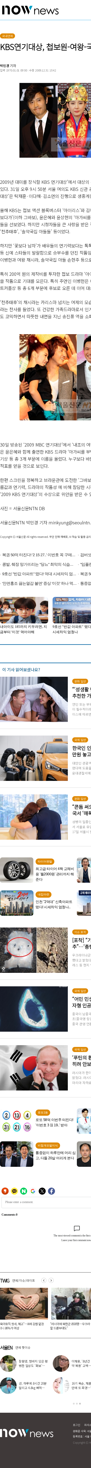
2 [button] (77, 1404)
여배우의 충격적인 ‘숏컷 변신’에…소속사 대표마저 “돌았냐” (33, 1387)
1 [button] (74, 1404)
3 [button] (80, 1404)
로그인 (76, 1425)
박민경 (4, 65)
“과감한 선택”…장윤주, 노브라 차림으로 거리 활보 (33, 1365)
